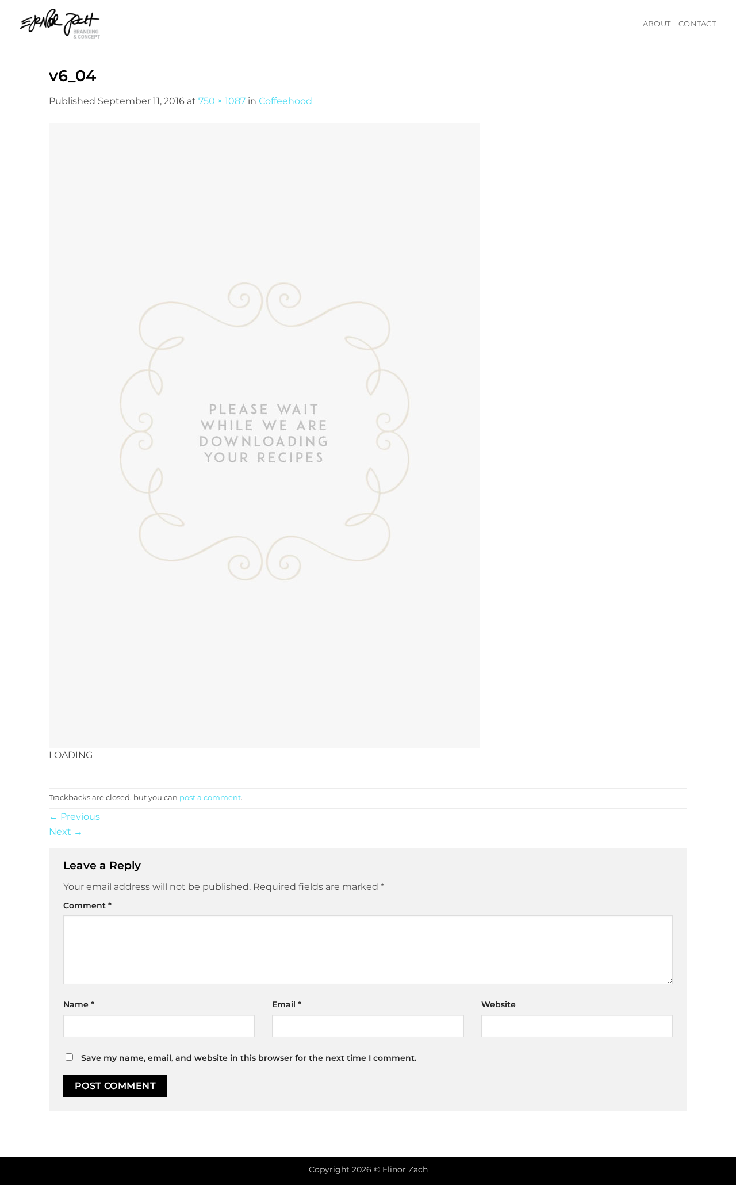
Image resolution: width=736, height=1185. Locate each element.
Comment (87, 905)
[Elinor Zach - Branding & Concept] (74, 24)
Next (66, 831)
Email (286, 1004)
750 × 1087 (222, 100)
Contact (697, 24)
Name (78, 1004)
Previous (74, 816)
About (656, 24)
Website (498, 1004)
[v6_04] (264, 434)
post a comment (210, 797)
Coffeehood (285, 100)
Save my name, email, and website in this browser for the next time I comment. (248, 1058)
